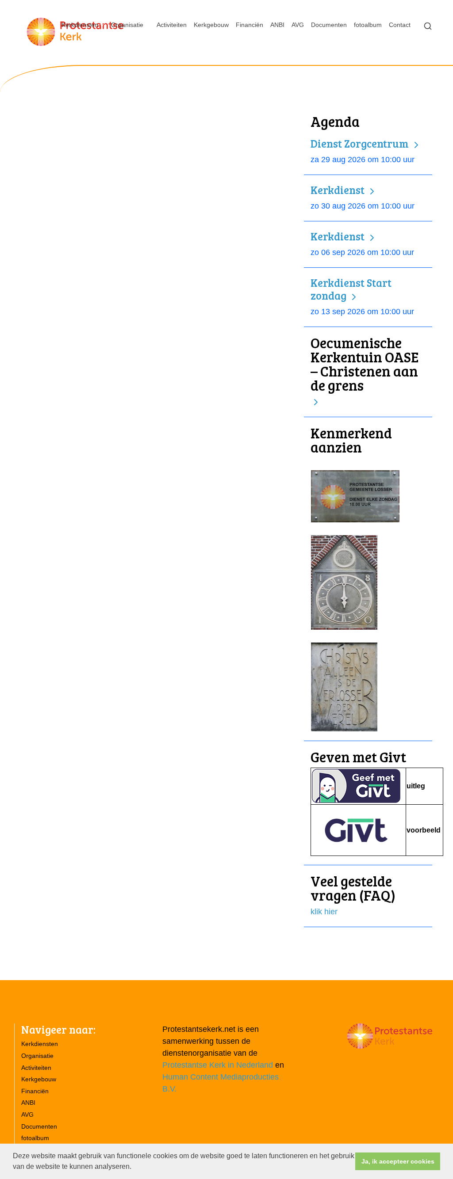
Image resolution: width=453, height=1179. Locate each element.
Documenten (329, 24)
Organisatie (127, 24)
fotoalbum (368, 24)
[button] (134, 1167)
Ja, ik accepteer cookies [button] (397, 1161)
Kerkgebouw (211, 24)
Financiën (249, 24)
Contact (400, 24)
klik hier (324, 911)
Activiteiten (172, 24)
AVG (298, 24)
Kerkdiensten (79, 24)
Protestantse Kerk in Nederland (217, 1065)
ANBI (277, 24)
